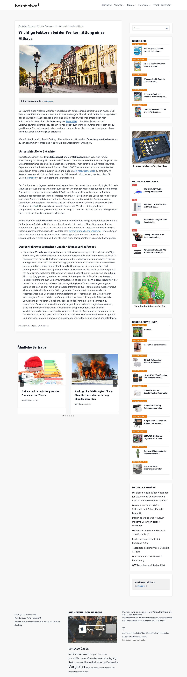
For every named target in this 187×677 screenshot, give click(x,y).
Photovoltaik (90, 662)
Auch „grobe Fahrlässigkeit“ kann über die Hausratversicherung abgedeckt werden (94, 395)
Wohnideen (137, 615)
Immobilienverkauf (162, 5)
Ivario (91, 659)
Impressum (126, 640)
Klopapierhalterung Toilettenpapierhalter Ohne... (153, 406)
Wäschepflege (73, 672)
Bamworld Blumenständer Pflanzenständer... (155, 452)
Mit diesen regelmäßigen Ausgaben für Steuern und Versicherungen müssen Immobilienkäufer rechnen (150, 496)
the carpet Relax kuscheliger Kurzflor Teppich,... (153, 467)
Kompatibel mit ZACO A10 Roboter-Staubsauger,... (155, 251)
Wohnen (147, 329)
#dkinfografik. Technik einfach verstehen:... (153, 49)
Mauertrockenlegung (105, 658)
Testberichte (112, 662)
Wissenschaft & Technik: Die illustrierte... (154, 80)
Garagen (31, 177)
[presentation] (42, 369)
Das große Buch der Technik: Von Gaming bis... (155, 95)
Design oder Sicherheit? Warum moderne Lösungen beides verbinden (148, 522)
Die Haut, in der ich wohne (155, 345)
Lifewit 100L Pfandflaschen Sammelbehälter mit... (155, 376)
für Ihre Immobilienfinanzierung (84, 231)
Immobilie (71, 121)
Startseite (107, 5)
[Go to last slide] (22, 383)
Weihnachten (109, 667)
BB (69, 654)
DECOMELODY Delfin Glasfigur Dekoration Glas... (153, 190)
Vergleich (76, 666)
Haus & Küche (102, 655)
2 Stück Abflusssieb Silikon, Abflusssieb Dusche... (152, 361)
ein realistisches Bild (84, 171)
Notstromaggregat (75, 662)
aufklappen (48, 101)
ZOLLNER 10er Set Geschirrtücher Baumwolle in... (155, 391)
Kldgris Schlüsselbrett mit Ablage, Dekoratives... (155, 422)
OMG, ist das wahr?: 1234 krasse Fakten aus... (155, 110)
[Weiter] (115, 383)
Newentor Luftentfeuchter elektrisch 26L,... (155, 205)
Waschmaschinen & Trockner (94, 667)
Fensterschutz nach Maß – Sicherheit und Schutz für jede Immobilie (147, 509)
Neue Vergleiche (138, 640)
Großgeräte (93, 655)
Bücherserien (80, 654)
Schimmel (102, 662)
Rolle (36, 206)
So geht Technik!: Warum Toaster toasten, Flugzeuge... (155, 65)
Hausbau (149, 618)
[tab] (63, 416)
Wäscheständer (83, 672)
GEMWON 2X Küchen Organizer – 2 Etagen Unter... (153, 437)
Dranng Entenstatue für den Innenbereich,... (154, 236)
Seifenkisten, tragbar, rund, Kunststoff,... (155, 220)
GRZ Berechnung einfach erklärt (148, 565)
